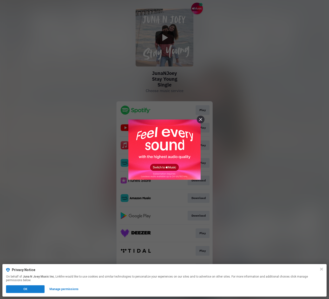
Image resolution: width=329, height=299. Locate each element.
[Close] (321, 269)
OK (25, 289)
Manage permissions (64, 289)
